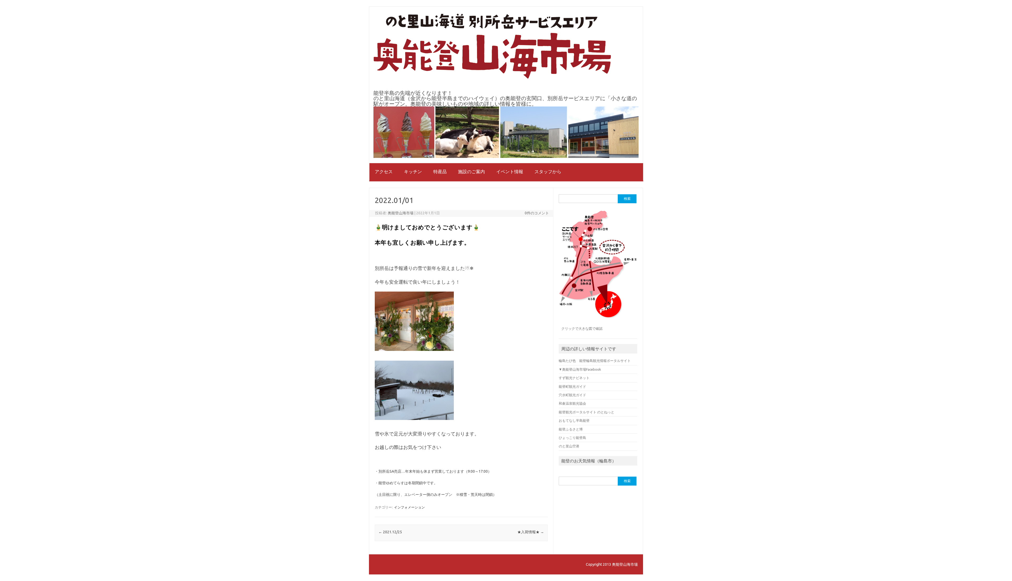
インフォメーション (409, 507)
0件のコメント (537, 213)
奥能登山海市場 (400, 213)
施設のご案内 (471, 171)
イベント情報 (509, 171)
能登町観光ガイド (572, 386)
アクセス (384, 171)
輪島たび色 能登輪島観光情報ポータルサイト (595, 360)
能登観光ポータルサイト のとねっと (586, 412)
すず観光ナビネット (574, 378)
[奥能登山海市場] (492, 77)
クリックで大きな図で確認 (581, 328)
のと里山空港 (569, 446)
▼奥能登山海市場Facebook (580, 369)
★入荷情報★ (530, 532)
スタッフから (547, 171)
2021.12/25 (390, 532)
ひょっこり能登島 (572, 437)
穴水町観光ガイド (572, 395)
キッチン (413, 171)
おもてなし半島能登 (574, 420)
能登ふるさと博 (571, 429)
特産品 (440, 171)
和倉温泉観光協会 (572, 403)
